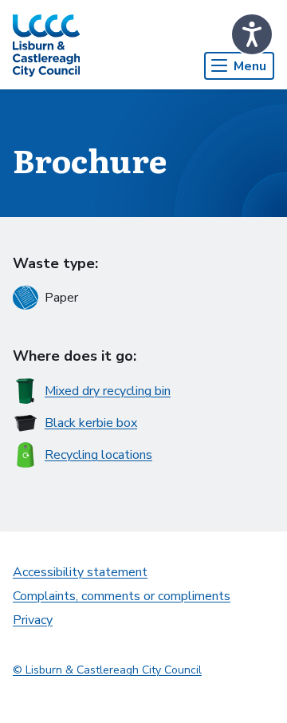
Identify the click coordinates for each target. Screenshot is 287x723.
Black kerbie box (91, 423)
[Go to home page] (46, 45)
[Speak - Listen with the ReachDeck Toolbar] (251, 34)
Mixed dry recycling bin (108, 391)
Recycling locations (98, 455)
